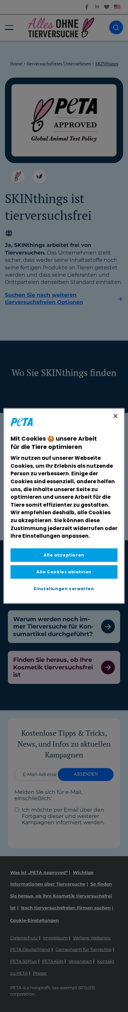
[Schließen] (115, 416)
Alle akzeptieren (64, 555)
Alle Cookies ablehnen (64, 572)
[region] (64, 506)
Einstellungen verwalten (64, 589)
